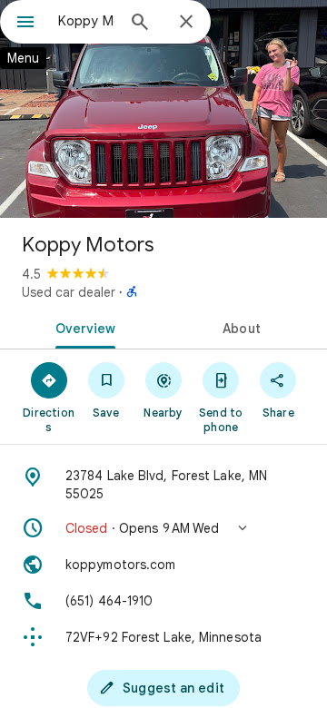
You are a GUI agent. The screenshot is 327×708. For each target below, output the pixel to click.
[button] (163, 528)
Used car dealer (68, 292)
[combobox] (86, 21)
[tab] (82, 327)
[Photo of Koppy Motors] (163, 109)
